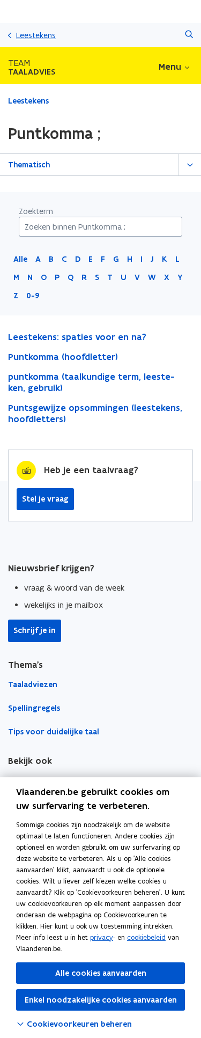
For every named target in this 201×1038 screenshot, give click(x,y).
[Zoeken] (189, 35)
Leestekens (36, 35)
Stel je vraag (45, 499)
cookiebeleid (146, 937)
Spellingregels (34, 708)
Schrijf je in (34, 630)
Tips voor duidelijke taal (53, 731)
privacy (101, 937)
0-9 (33, 295)
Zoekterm (36, 211)
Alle (20, 259)
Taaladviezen (32, 684)
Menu (170, 66)
